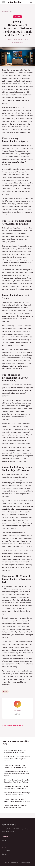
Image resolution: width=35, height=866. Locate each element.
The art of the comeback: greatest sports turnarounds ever (15, 806)
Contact (4, 854)
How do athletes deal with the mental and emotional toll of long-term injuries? (17, 759)
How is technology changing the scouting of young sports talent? (15, 751)
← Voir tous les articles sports (12, 725)
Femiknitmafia (11, 1)
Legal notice (6, 851)
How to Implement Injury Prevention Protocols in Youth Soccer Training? (16, 781)
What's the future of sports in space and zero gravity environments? (16, 787)
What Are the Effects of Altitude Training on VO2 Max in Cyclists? (15, 766)
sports (10, 11)
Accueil (4, 11)
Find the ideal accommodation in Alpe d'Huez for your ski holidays (17, 794)
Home (4, 840)
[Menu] (31, 1)
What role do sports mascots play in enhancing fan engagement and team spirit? (16, 774)
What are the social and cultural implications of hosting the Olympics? (17, 800)
